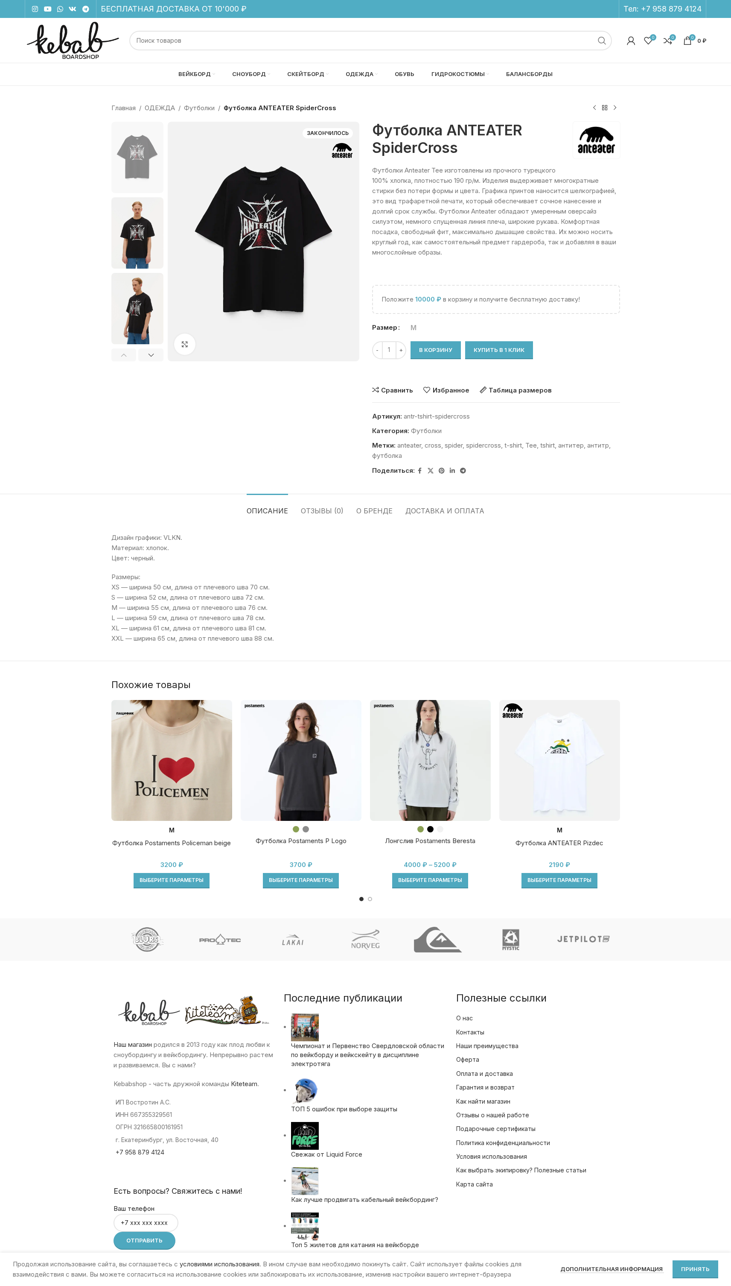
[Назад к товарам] (605, 108)
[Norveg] (365, 939)
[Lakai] (292, 939)
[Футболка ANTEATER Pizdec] (559, 760)
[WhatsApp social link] (60, 9)
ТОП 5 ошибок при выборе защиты (344, 1109)
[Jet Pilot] (583, 939)
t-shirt (513, 445)
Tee (531, 445)
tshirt (547, 445)
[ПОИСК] (602, 40)
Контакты (470, 1032)
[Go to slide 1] (361, 899)
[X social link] (430, 471)
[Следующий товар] (615, 108)
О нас (464, 1018)
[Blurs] (147, 939)
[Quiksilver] (438, 939)
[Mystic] (511, 939)
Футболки (199, 108)
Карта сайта (474, 1184)
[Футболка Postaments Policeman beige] (171, 760)
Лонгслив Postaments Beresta (430, 841)
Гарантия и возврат (485, 1087)
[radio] (413, 327)
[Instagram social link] (35, 9)
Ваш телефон (134, 1208)
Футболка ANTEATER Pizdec (559, 843)
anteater (409, 445)
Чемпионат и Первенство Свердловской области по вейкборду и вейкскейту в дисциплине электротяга (367, 1055)
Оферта (467, 1059)
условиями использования (219, 1264)
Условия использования (491, 1156)
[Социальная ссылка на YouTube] (47, 9)
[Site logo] (73, 40)
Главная (123, 108)
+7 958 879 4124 (671, 8)
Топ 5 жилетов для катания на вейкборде (355, 1245)
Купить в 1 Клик (499, 349)
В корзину (435, 349)
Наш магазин (133, 1044)
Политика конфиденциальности (503, 1142)
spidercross (483, 445)
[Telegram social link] (85, 9)
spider (454, 445)
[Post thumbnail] (305, 1027)
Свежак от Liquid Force (326, 1154)
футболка (387, 455)
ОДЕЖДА (160, 108)
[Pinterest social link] (441, 471)
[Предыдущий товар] (594, 108)
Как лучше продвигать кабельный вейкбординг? (364, 1199)
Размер (384, 327)
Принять (695, 1268)
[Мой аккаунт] (631, 40)
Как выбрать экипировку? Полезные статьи (521, 1170)
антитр (598, 445)
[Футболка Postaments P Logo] (301, 760)
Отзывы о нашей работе (492, 1115)
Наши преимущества (487, 1045)
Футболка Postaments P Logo (301, 841)
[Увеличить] (184, 344)
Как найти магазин (483, 1101)
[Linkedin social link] (452, 471)
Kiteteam (244, 1084)
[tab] (267, 507)
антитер (571, 445)
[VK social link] (72, 9)
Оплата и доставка (484, 1073)
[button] (124, 355)
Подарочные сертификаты (496, 1128)
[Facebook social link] (420, 471)
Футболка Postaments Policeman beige (171, 843)
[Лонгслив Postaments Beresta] (430, 760)
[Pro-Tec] (220, 939)
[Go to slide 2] (370, 899)
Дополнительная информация (612, 1268)
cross (433, 445)
